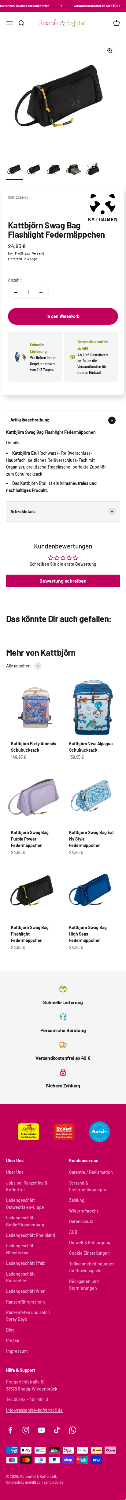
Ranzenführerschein (25, 1301)
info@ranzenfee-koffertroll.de (34, 1410)
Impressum (17, 1351)
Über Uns (15, 1172)
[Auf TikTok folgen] (57, 1430)
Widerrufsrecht (83, 1210)
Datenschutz (81, 1221)
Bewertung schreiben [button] (63, 581)
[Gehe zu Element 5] (93, 170)
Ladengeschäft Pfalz (25, 1263)
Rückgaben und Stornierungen (84, 1285)
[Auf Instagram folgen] (26, 1430)
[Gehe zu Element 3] (53, 170)
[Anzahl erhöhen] (41, 292)
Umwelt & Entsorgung (89, 1242)
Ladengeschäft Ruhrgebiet (20, 1277)
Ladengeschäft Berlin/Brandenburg (25, 1221)
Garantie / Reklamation (91, 1172)
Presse (12, 1340)
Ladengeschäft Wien (26, 1291)
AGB (73, 1232)
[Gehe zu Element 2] (34, 170)
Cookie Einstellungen (89, 1253)
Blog (10, 1329)
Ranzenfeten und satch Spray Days (28, 1316)
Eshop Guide (53, 1482)
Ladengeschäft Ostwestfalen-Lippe (25, 1203)
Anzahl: (15, 280)
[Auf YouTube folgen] (41, 1430)
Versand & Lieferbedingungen (87, 1186)
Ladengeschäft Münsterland (20, 1249)
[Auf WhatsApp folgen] (73, 1430)
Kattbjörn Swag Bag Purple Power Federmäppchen (30, 839)
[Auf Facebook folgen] (10, 1430)
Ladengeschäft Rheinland (30, 1235)
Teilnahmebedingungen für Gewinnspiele (92, 1267)
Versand (38, 253)
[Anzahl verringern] (16, 292)
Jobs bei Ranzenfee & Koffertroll (26, 1186)
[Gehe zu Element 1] (14, 170)
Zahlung (76, 1200)
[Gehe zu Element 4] (73, 170)
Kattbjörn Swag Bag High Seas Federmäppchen (88, 934)
